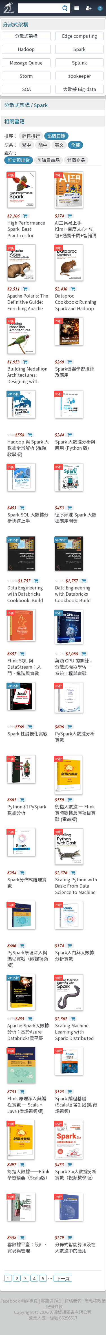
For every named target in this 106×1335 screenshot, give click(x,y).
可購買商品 (48, 160)
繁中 (26, 144)
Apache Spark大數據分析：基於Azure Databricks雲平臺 (28, 1031)
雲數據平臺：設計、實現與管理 (27, 1247)
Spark (79, 49)
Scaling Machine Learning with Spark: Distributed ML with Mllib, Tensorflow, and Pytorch (74, 1041)
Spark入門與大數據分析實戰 (74, 955)
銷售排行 (31, 135)
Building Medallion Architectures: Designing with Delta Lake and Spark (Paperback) (27, 381)
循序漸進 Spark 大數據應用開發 (75, 517)
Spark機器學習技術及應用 (74, 371)
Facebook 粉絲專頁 (19, 1301)
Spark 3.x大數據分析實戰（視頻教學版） (76, 1174)
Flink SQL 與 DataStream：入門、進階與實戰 (24, 667)
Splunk (79, 62)
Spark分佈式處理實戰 (27, 882)
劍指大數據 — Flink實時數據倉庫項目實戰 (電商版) (75, 812)
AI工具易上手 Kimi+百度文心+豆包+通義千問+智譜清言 (76, 232)
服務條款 (54, 1306)
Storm (26, 75)
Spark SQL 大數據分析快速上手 (27, 517)
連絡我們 (73, 1301)
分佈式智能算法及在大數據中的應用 (75, 1247)
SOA (26, 89)
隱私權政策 (95, 1301)
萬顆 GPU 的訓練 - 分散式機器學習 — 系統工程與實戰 (73, 667)
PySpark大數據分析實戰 (75, 736)
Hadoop (26, 49)
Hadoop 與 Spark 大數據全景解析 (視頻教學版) (28, 448)
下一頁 (63, 1278)
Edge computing (79, 35)
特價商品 (76, 160)
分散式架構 (15, 24)
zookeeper (79, 75)
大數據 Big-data (79, 89)
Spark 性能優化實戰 (27, 733)
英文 (59, 144)
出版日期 (56, 135)
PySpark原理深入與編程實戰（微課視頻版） (27, 958)
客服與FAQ (51, 1301)
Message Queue (26, 62)
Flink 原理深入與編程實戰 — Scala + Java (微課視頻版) (26, 1104)
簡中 (42, 144)
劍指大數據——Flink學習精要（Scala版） (28, 1174)
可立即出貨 (18, 160)
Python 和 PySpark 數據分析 (26, 809)
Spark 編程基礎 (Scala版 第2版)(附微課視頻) (76, 1104)
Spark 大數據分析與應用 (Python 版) (75, 444)
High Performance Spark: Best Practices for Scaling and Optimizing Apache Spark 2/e (27, 238)
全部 (75, 144)
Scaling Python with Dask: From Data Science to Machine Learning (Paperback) (76, 892)
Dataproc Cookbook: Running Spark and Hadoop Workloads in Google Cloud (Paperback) (75, 311)
